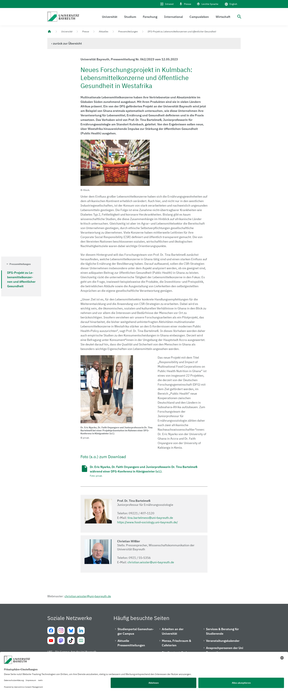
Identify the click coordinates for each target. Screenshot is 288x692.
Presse (187, 4)
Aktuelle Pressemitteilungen (131, 643)
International (173, 17)
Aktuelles (103, 31)
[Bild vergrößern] (115, 163)
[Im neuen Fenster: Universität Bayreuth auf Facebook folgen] (51, 630)
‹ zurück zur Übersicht (66, 43)
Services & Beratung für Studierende (222, 631)
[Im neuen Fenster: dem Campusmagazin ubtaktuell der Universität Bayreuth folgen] (81, 640)
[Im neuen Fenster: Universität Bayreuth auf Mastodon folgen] (61, 640)
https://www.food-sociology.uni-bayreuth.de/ (147, 522)
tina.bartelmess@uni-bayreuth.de (150, 518)
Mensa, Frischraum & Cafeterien (176, 643)
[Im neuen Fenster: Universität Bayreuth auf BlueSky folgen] (71, 630)
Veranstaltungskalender (223, 641)
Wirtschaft (223, 17)
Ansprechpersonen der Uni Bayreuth (224, 650)
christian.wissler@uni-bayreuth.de (151, 562)
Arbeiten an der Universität (173, 631)
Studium (130, 17)
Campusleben (199, 17)
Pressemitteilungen (128, 31)
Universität (109, 17)
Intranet (169, 4)
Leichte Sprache (210, 4)
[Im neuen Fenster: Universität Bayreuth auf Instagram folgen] (61, 630)
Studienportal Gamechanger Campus (136, 631)
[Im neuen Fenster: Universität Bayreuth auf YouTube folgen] (51, 640)
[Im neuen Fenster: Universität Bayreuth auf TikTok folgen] (71, 640)
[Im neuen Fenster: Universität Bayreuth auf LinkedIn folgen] (81, 630)
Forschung (150, 17)
